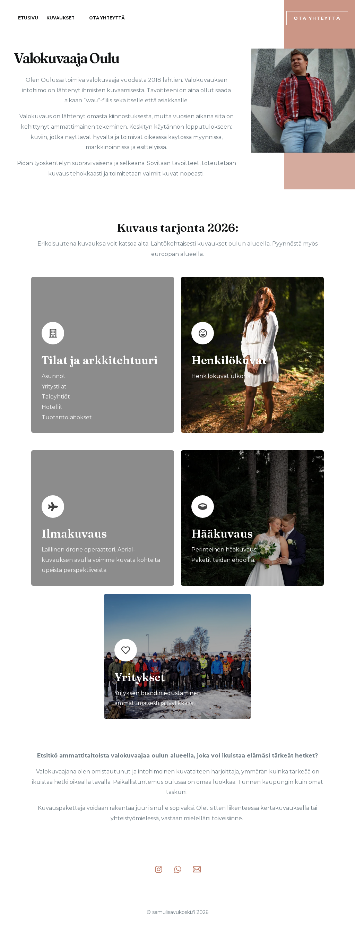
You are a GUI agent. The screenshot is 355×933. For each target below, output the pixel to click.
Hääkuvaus (222, 533)
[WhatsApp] (259, 18)
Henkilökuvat (229, 360)
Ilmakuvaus (74, 533)
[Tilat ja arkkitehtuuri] (53, 333)
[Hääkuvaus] (202, 506)
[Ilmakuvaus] (53, 506)
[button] (317, 18)
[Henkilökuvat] (202, 333)
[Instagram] (248, 18)
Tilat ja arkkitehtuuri (100, 360)
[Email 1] (270, 18)
